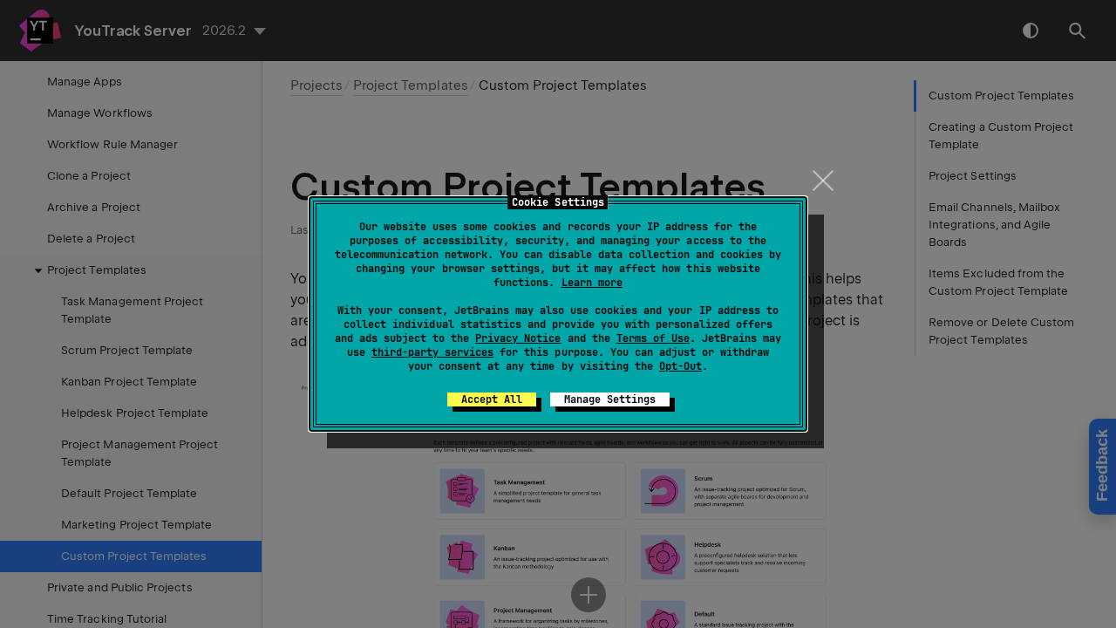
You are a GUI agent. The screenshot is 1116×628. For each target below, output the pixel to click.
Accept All (491, 399)
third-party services (432, 352)
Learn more (592, 283)
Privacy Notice (518, 338)
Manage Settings (610, 399)
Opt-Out (680, 366)
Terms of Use (653, 338)
